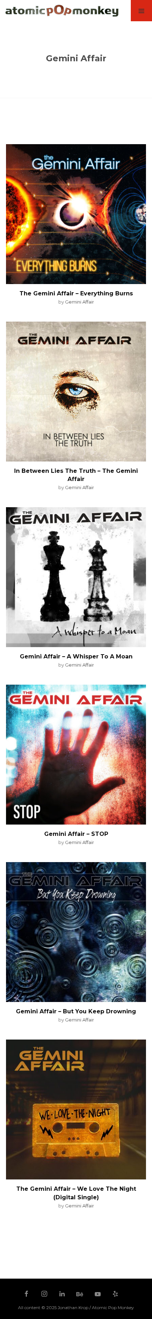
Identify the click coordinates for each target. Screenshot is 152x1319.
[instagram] (44, 1295)
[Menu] (141, 10)
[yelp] (116, 1295)
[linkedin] (62, 1295)
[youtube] (98, 1297)
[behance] (80, 1295)
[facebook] (27, 1295)
